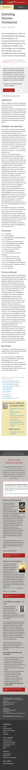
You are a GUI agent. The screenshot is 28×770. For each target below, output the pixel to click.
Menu (2, 3)
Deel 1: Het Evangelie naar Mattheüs (11, 381)
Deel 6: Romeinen (7, 389)
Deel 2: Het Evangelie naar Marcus (11, 382)
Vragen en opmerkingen (9, 757)
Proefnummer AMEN (9, 744)
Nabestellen (6, 755)
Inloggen (20, 7)
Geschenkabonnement (9, 742)
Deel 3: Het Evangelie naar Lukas (10, 384)
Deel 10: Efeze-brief (7, 396)
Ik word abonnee (9, 90)
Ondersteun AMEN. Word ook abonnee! (13, 454)
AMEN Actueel (7, 728)
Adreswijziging (7, 754)
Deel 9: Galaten (6, 394)
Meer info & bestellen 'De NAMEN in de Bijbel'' (13, 689)
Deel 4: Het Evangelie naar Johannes (11, 386)
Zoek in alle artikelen (9, 730)
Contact (5, 705)
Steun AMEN (6, 746)
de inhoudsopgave (11, 588)
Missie (4, 748)
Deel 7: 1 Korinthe (7, 391)
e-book (8, 591)
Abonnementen (7, 740)
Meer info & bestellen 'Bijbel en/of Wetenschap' (12, 555)
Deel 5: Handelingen (8, 387)
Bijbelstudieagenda (8, 763)
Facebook (5, 734)
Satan (17, 415)
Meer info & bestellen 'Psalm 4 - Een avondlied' (12, 596)
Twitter (5, 732)
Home (4, 726)
